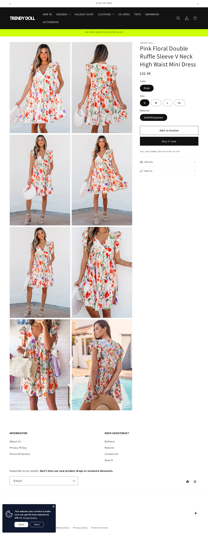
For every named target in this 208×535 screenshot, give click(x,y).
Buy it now (169, 141)
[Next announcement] (198, 3)
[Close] (53, 506)
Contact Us (111, 454)
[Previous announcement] (10, 3)
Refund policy (62, 527)
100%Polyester (153, 117)
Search (109, 460)
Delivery (110, 441)
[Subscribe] (74, 481)
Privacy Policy (18, 447)
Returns (109, 447)
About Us (15, 441)
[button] (63, 14)
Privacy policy (80, 527)
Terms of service (100, 527)
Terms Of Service (20, 454)
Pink (147, 88)
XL (179, 103)
